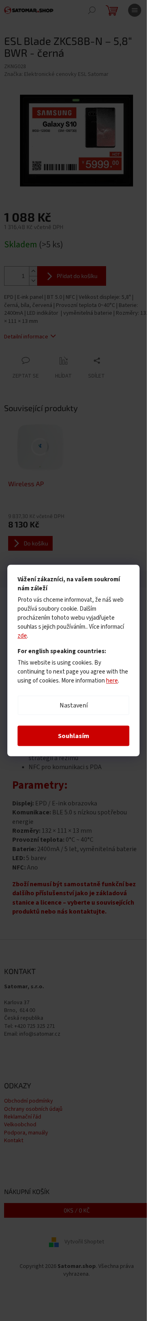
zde (22, 636)
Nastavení (74, 705)
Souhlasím (73, 736)
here (112, 680)
